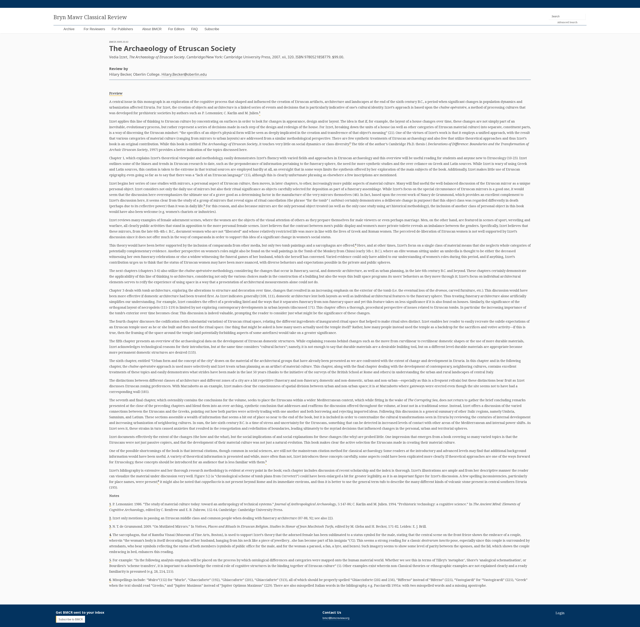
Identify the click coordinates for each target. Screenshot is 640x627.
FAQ (194, 29)
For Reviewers (94, 29)
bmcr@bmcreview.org (335, 618)
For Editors (176, 29)
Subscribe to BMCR (71, 619)
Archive (69, 29)
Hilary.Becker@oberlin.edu (184, 74)
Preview (115, 93)
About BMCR (152, 29)
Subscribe (211, 29)
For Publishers (122, 29)
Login (560, 613)
